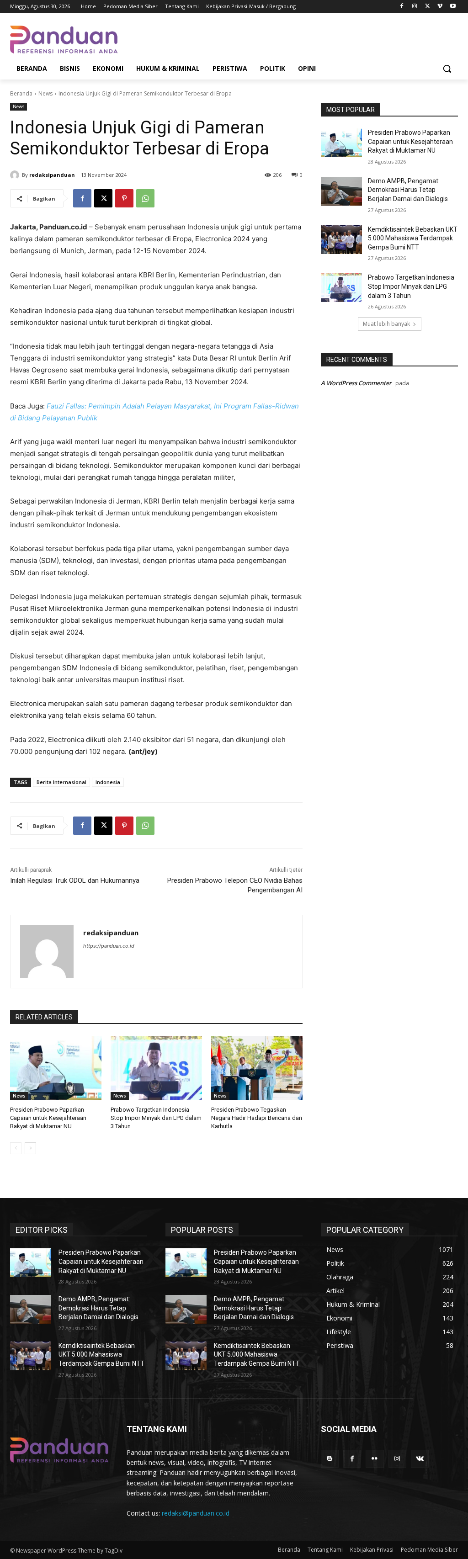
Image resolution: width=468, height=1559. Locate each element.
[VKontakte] (420, 1459)
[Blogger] (330, 1459)
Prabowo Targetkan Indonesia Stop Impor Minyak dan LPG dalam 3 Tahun (156, 1117)
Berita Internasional (61, 782)
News (45, 93)
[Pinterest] (124, 198)
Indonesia (108, 782)
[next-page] (30, 1148)
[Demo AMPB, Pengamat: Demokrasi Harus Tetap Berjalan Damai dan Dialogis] (341, 191)
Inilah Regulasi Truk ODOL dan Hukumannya (74, 880)
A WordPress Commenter (356, 383)
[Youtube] (452, 6)
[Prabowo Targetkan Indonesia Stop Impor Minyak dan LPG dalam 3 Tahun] (156, 1068)
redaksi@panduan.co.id (195, 1513)
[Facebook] (402, 6)
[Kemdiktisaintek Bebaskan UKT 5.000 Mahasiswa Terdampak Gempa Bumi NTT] (341, 239)
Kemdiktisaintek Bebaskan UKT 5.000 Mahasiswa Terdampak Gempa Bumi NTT (412, 238)
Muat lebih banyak (386, 324)
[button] (447, 69)
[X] (427, 6)
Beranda (21, 93)
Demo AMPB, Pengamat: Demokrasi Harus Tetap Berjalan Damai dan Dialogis (408, 189)
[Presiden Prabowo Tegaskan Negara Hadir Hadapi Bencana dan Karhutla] (257, 1068)
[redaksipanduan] (16, 175)
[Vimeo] (440, 6)
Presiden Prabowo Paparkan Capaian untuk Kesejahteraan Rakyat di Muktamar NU (48, 1117)
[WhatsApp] (145, 198)
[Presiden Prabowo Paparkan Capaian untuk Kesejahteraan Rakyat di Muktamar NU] (55, 1068)
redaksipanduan (52, 174)
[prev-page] (15, 1148)
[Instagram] (415, 6)
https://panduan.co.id (108, 946)
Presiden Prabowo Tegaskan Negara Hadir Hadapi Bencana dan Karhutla (256, 1117)
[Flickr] (374, 1459)
